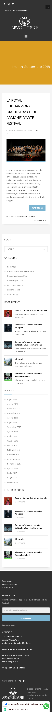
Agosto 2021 (12, 404)
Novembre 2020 (14, 413)
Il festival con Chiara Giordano (20, 271)
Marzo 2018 (12, 445)
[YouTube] (13, 3)
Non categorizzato (15, 280)
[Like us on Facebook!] (15, 681)
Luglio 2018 (12, 436)
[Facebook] (4, 3)
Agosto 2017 (12, 468)
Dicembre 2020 (13, 408)
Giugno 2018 (12, 441)
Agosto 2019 (12, 418)
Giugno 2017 (12, 477)
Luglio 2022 (12, 399)
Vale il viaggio (13, 294)
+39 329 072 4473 (20, 10)
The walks (19, 359)
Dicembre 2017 (13, 459)
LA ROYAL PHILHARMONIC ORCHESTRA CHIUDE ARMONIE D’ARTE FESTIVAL (22, 112)
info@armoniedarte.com (20, 649)
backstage (11, 266)
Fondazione (7, 581)
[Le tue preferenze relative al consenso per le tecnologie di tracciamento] (5, 709)
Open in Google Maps (14, 667)
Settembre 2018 (14, 427)
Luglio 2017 (12, 473)
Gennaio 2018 (13, 454)
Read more (37, 208)
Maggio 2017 (12, 482)
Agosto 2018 (12, 431)
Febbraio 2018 (13, 450)
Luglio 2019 (12, 422)
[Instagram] (8, 3)
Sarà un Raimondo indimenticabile (31, 310)
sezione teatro (13, 289)
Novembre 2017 (14, 463)
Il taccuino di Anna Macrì (17, 276)
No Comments (39, 220)
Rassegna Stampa (27, 217)
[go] (44, 249)
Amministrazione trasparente (9, 586)
